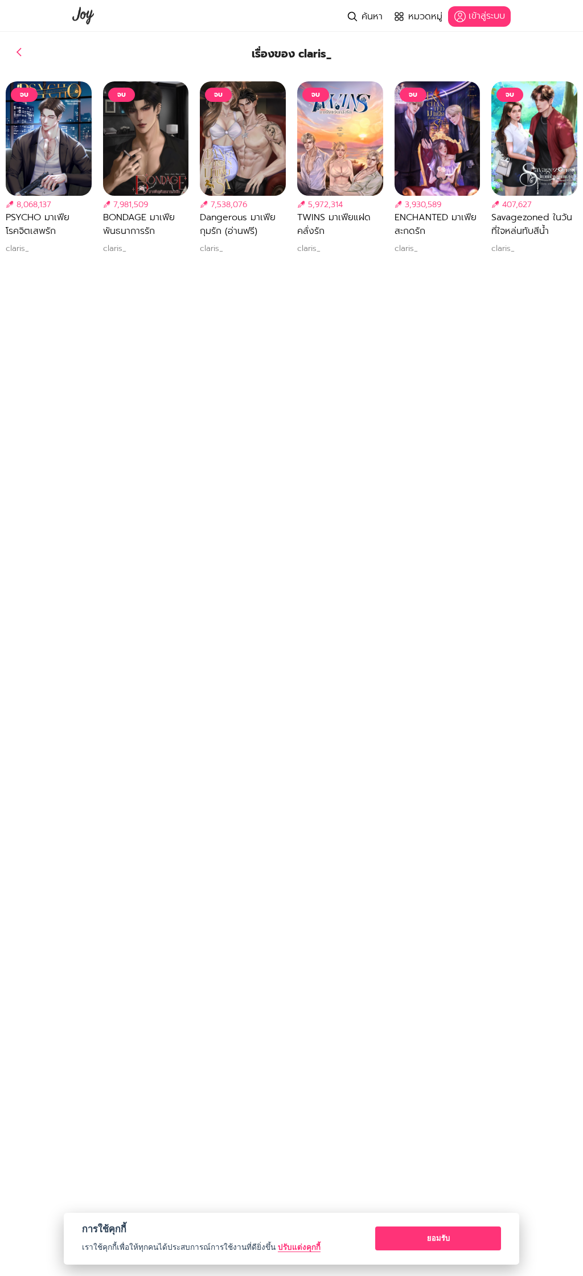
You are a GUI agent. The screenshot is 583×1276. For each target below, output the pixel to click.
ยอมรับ (438, 1237)
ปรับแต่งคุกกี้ (299, 1247)
